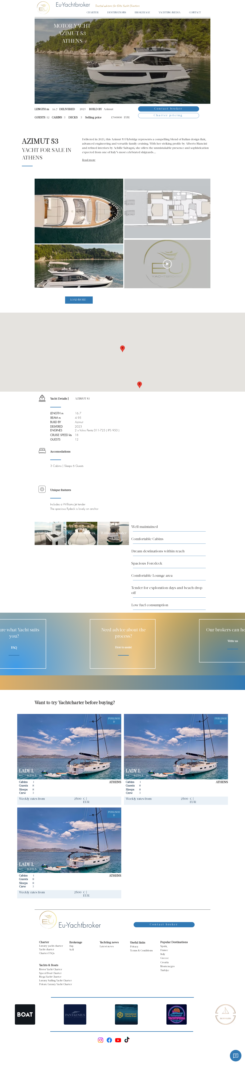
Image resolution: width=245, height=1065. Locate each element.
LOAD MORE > (79, 300)
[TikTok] (126, 1040)
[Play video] (167, 263)
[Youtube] (118, 1040)
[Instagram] (100, 1040)
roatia (165, 962)
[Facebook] (109, 1040)
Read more (88, 160)
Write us (233, 641)
